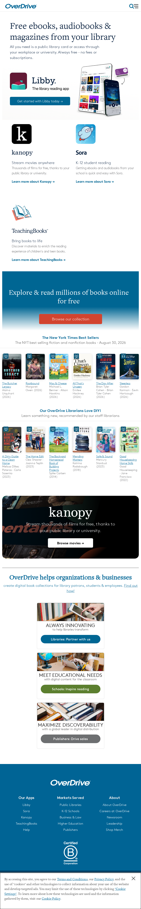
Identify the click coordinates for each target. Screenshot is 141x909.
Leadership (114, 823)
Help (26, 830)
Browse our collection (70, 319)
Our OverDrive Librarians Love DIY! (70, 410)
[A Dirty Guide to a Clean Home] (11, 452)
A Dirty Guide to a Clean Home (10, 460)
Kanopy (26, 817)
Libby (26, 805)
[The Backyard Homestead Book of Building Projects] (58, 452)
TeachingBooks (26, 823)
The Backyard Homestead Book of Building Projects (57, 463)
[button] (26, 797)
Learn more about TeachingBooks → (39, 259)
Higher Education (70, 823)
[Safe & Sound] (105, 452)
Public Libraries (71, 805)
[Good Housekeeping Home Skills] (129, 452)
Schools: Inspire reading (70, 689)
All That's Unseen (78, 385)
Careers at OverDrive (114, 811)
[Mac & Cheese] (58, 379)
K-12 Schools (70, 811)
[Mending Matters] (82, 452)
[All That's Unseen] (82, 379)
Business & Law (71, 817)
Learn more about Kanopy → (33, 181)
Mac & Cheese (58, 383)
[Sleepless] (129, 379)
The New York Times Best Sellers (70, 337)
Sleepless (125, 383)
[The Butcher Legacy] (11, 379)
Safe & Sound (104, 456)
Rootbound (32, 383)
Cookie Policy (51, 899)
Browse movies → (70, 543)
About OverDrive (114, 805)
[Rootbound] (35, 379)
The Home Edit (35, 456)
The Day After (104, 383)
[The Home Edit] (35, 452)
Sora (26, 811)
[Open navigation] (133, 6)
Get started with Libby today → (40, 101)
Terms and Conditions (72, 879)
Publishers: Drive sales (70, 739)
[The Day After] (105, 379)
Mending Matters (78, 458)
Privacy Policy (103, 879)
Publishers (70, 830)
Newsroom (114, 817)
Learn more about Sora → (95, 181)
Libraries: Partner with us (70, 639)
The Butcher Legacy (9, 385)
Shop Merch (114, 830)
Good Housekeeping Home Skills (128, 460)
